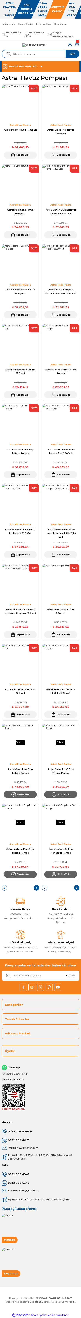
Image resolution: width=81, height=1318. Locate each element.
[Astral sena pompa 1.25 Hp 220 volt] (20, 342)
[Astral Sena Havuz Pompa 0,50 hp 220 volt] (60, 662)
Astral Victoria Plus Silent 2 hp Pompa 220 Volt (20, 531)
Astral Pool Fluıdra (20, 125)
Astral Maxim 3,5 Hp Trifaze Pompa (60, 371)
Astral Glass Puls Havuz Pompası (60, 131)
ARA (72, 53)
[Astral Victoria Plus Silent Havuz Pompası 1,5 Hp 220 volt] (60, 502)
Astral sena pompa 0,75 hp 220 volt (20, 691)
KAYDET (70, 975)
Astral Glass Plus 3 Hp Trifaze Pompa (20, 771)
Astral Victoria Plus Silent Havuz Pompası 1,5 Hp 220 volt (61, 533)
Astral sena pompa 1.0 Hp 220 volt (60, 611)
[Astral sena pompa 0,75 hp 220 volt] (20, 662)
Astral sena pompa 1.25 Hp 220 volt (20, 371)
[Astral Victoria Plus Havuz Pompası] (20, 262)
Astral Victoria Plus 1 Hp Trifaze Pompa (20, 451)
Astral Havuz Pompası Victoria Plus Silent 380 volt (60, 291)
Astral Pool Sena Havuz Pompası (20, 211)
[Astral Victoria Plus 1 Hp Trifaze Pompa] (20, 422)
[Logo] (34, 44)
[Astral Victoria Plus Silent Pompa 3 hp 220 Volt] (60, 422)
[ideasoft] (20, 1315)
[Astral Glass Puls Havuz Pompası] (60, 103)
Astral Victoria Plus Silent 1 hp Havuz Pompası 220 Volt (20, 611)
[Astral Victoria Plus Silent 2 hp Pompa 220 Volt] (20, 502)
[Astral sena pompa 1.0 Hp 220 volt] (60, 582)
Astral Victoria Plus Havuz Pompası (20, 291)
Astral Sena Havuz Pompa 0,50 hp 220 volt (60, 691)
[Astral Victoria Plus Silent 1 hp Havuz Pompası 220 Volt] (20, 582)
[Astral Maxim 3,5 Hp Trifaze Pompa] (60, 342)
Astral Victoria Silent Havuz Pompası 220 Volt (61, 211)
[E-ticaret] (40, 1315)
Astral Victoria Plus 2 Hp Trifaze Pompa (20, 851)
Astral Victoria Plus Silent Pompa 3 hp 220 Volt (61, 451)
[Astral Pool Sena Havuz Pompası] (20, 183)
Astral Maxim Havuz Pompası (20, 129)
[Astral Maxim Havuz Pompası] (20, 103)
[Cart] (77, 45)
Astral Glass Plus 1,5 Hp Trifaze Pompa (61, 771)
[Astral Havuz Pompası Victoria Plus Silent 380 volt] (60, 262)
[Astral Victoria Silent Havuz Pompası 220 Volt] (60, 183)
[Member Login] (70, 45)
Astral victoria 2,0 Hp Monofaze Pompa (61, 851)
